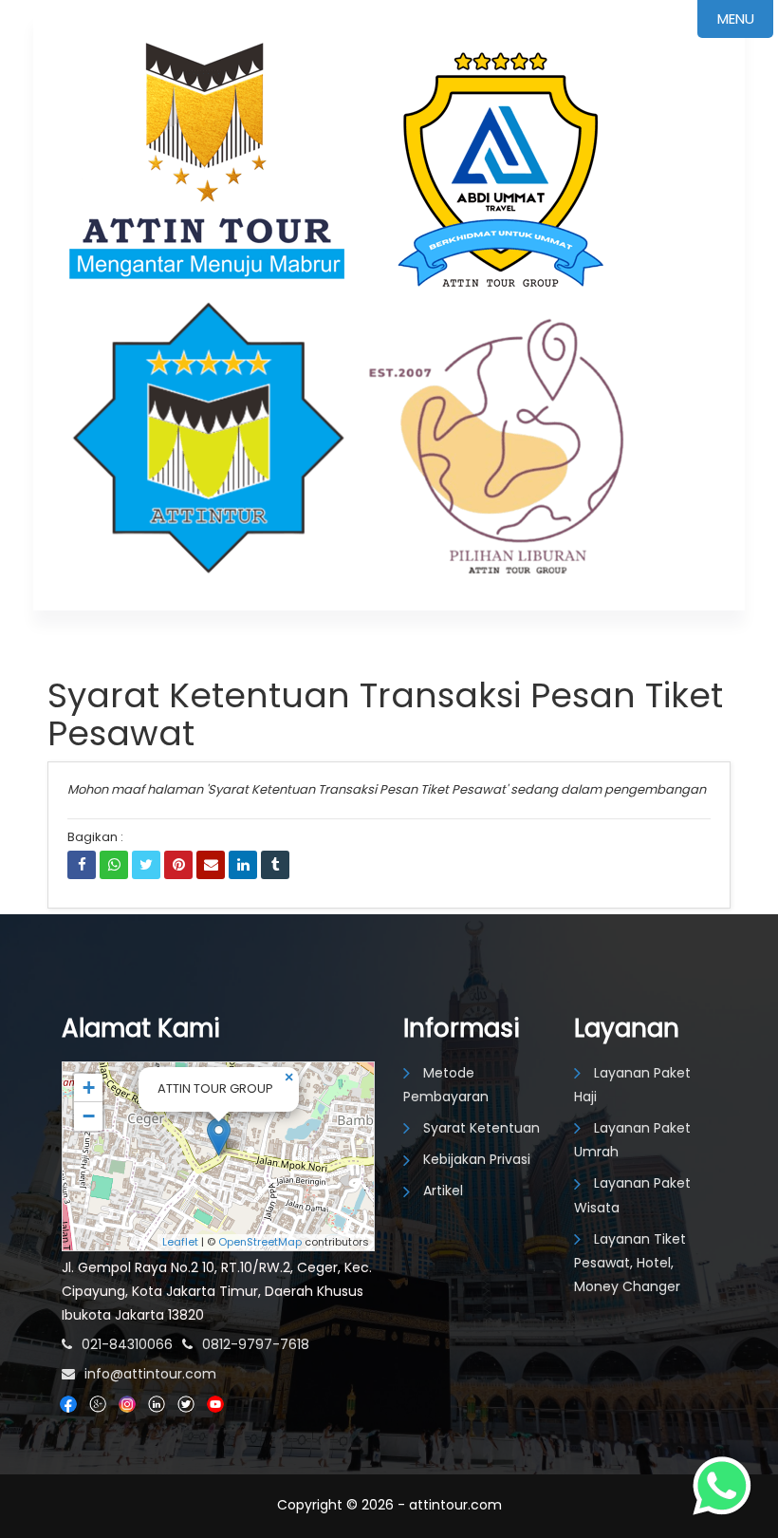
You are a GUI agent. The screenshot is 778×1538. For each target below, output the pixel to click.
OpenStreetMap (260, 1241)
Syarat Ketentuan (481, 1127)
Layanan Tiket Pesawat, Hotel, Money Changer (630, 1262)
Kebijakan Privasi (476, 1159)
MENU (735, 18)
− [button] (89, 1116)
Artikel (443, 1190)
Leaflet (180, 1241)
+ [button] (89, 1087)
